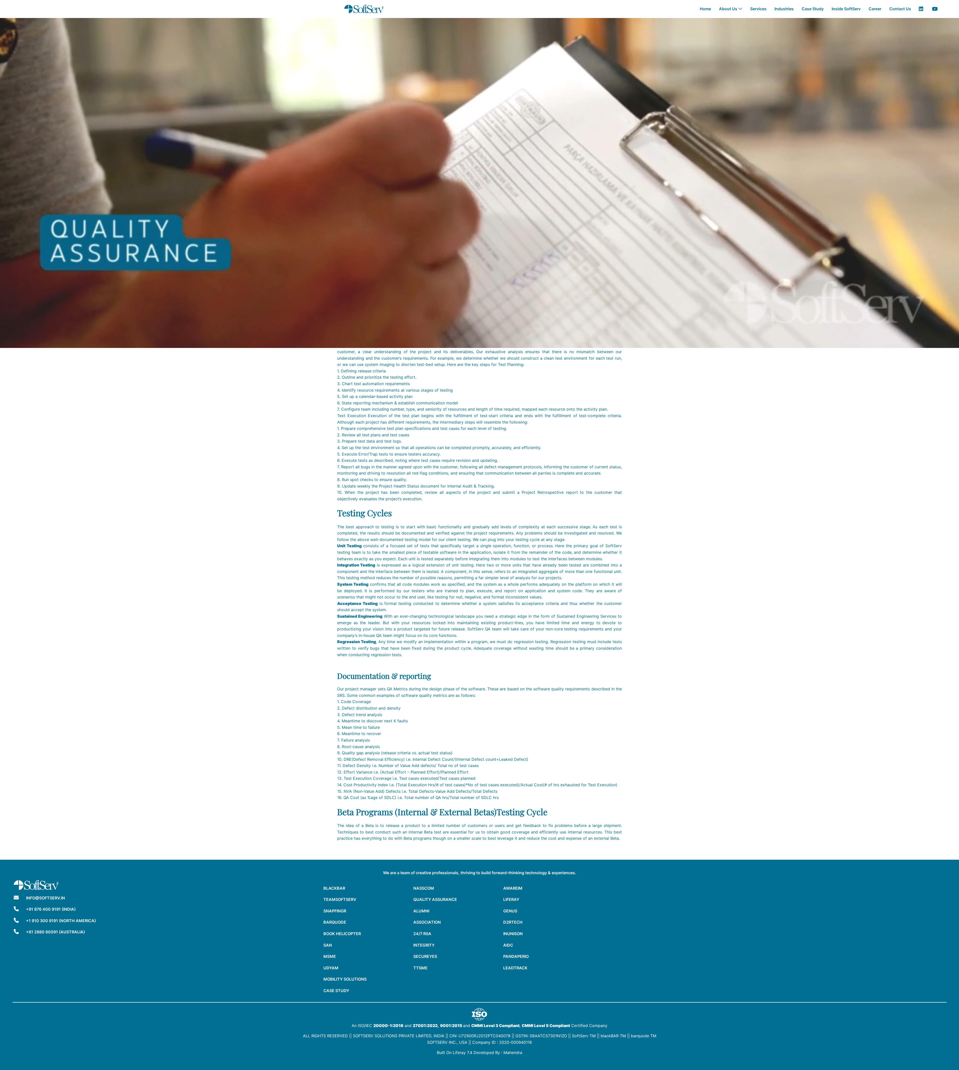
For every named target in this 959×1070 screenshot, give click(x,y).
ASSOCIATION (427, 922)
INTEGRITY (424, 945)
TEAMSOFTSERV (339, 899)
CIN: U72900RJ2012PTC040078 (479, 1035)
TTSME (420, 967)
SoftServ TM (584, 1035)
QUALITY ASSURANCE (435, 899)
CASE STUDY (336, 990)
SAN (327, 945)
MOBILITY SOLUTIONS (345, 979)
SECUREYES (425, 956)
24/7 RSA (422, 933)
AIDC (508, 945)
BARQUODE (334, 922)
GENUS (510, 910)
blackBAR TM (613, 1035)
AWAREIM (512, 888)
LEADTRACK (515, 967)
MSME (329, 956)
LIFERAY (511, 899)
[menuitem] (705, 9)
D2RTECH (512, 922)
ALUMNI (421, 910)
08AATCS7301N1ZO (548, 1035)
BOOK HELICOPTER (342, 933)
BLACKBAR (334, 888)
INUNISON (513, 933)
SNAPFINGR (334, 910)
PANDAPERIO (516, 956)
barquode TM (643, 1035)
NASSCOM (423, 888)
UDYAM (330, 967)
